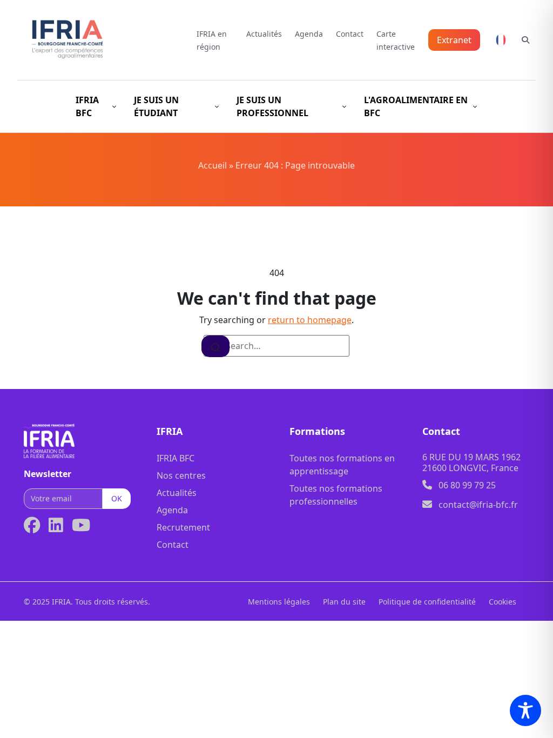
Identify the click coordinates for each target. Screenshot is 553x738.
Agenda (309, 34)
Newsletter (47, 473)
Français (501, 40)
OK (116, 498)
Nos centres (181, 475)
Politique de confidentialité (427, 601)
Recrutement (183, 527)
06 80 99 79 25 (467, 485)
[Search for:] (276, 346)
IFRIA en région (212, 40)
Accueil (212, 165)
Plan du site (344, 601)
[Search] (215, 346)
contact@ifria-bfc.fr (478, 505)
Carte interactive (395, 40)
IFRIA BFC (175, 458)
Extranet (454, 40)
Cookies (502, 601)
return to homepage (310, 320)
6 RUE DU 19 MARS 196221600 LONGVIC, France (471, 462)
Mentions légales (279, 601)
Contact (349, 34)
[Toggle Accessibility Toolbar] (525, 710)
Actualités (264, 34)
